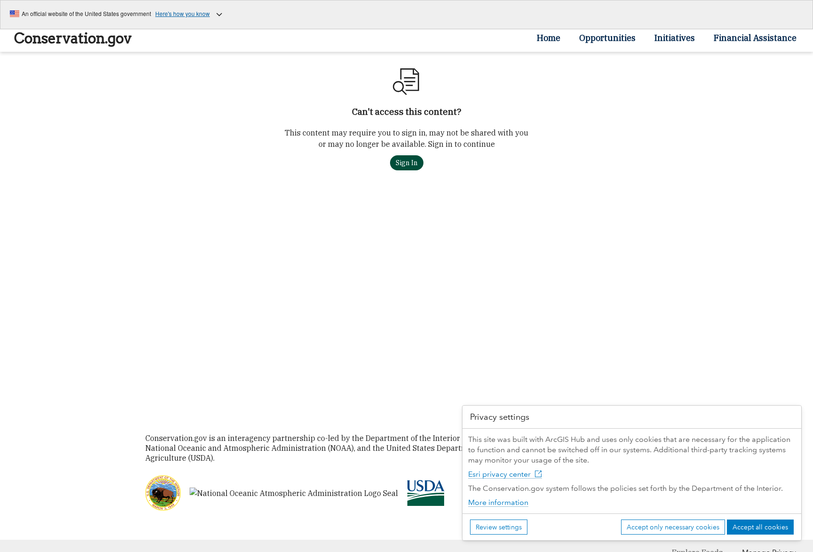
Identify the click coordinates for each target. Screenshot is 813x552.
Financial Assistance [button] (755, 37)
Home (548, 37)
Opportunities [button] (607, 37)
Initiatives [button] (674, 37)
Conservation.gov (73, 38)
